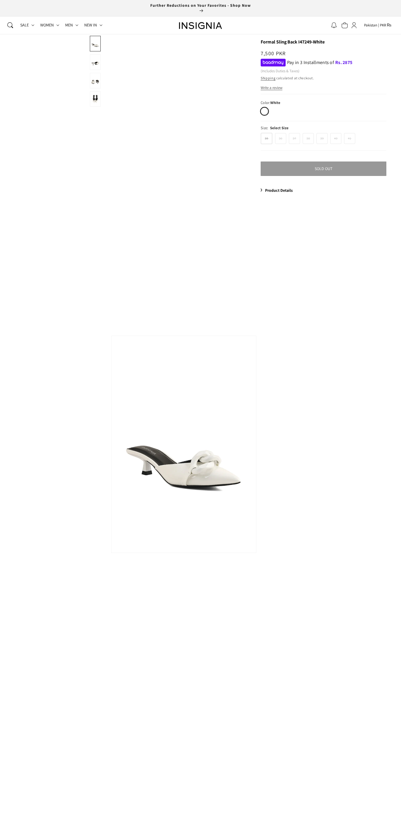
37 (296, 140)
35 (268, 140)
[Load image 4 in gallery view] (95, 99)
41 (351, 140)
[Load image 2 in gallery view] (95, 62)
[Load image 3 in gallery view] (95, 80)
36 (282, 140)
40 (337, 140)
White (264, 111)
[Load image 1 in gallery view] (95, 43)
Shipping (268, 78)
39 (324, 140)
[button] (10, 25)
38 (310, 140)
